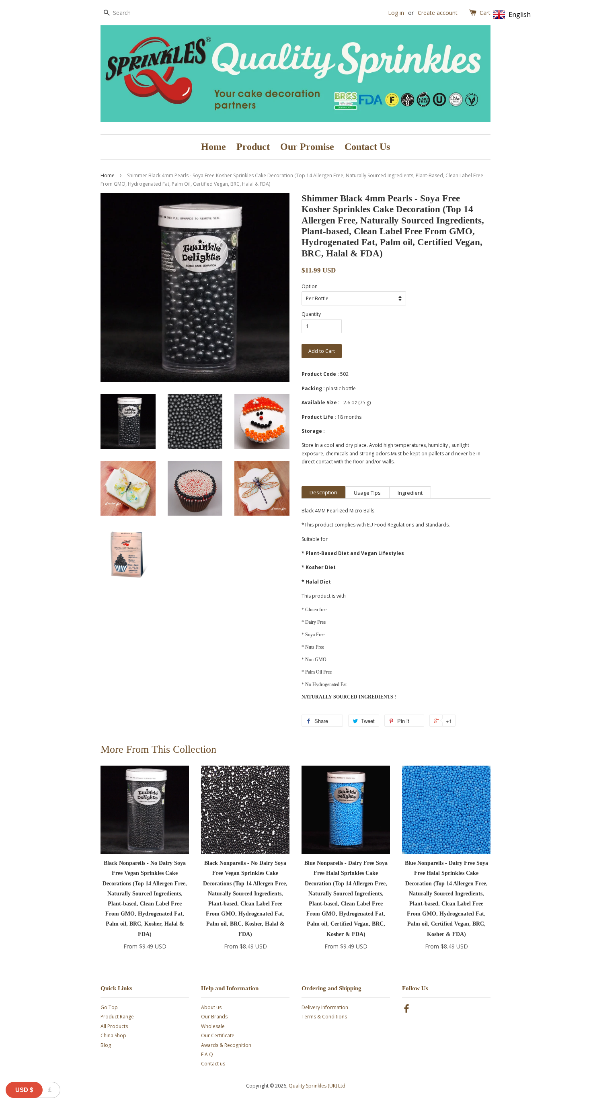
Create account (438, 12)
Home (213, 146)
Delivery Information (325, 1007)
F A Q (207, 1054)
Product (253, 146)
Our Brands (214, 1016)
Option (310, 286)
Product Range (117, 1016)
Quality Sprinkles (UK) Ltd (317, 1085)
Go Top (109, 1007)
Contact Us (367, 146)
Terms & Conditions (324, 1016)
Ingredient (410, 492)
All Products (114, 1026)
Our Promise (307, 146)
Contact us (213, 1063)
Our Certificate (217, 1035)
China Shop (113, 1035)
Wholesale (213, 1026)
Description (323, 492)
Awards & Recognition (226, 1045)
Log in (396, 12)
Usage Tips (367, 492)
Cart (485, 12)
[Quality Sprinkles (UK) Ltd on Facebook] (406, 1010)
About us (211, 1007)
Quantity (311, 314)
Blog (106, 1045)
